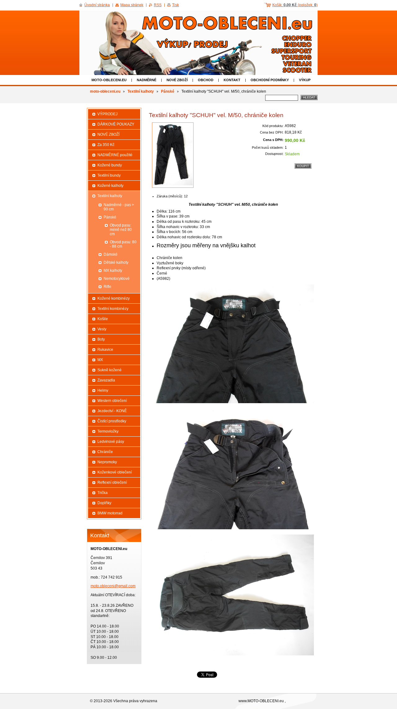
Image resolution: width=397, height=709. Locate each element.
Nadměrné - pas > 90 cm (119, 207)
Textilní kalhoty (140, 91)
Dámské (111, 254)
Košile (102, 319)
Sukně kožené (109, 370)
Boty (101, 339)
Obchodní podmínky (270, 80)
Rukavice (105, 349)
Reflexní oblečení (112, 482)
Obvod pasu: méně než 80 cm (121, 229)
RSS (158, 5)
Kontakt (232, 80)
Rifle (107, 286)
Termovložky (107, 431)
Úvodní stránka (97, 5)
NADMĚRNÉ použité (114, 155)
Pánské (167, 91)
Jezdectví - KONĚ (112, 411)
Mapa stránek (131, 5)
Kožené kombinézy (113, 298)
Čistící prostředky (111, 421)
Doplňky (104, 503)
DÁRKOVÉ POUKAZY (115, 124)
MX (100, 360)
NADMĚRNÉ (146, 80)
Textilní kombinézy (112, 308)
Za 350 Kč (105, 145)
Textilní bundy (109, 175)
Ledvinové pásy (110, 441)
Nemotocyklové (117, 278)
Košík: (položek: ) (295, 5)
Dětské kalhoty (116, 262)
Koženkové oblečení (114, 472)
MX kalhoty (113, 270)
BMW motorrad (110, 513)
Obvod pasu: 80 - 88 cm (123, 244)
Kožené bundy (109, 165)
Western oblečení (112, 401)
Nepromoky (107, 462)
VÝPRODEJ (107, 114)
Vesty (101, 329)
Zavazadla (106, 380)
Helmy (102, 390)
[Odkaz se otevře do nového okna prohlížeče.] (173, 155)
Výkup (304, 80)
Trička (102, 493)
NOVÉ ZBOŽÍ (177, 80)
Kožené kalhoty (110, 185)
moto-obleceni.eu (109, 80)
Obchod (205, 80)
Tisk (175, 5)
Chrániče (105, 452)
